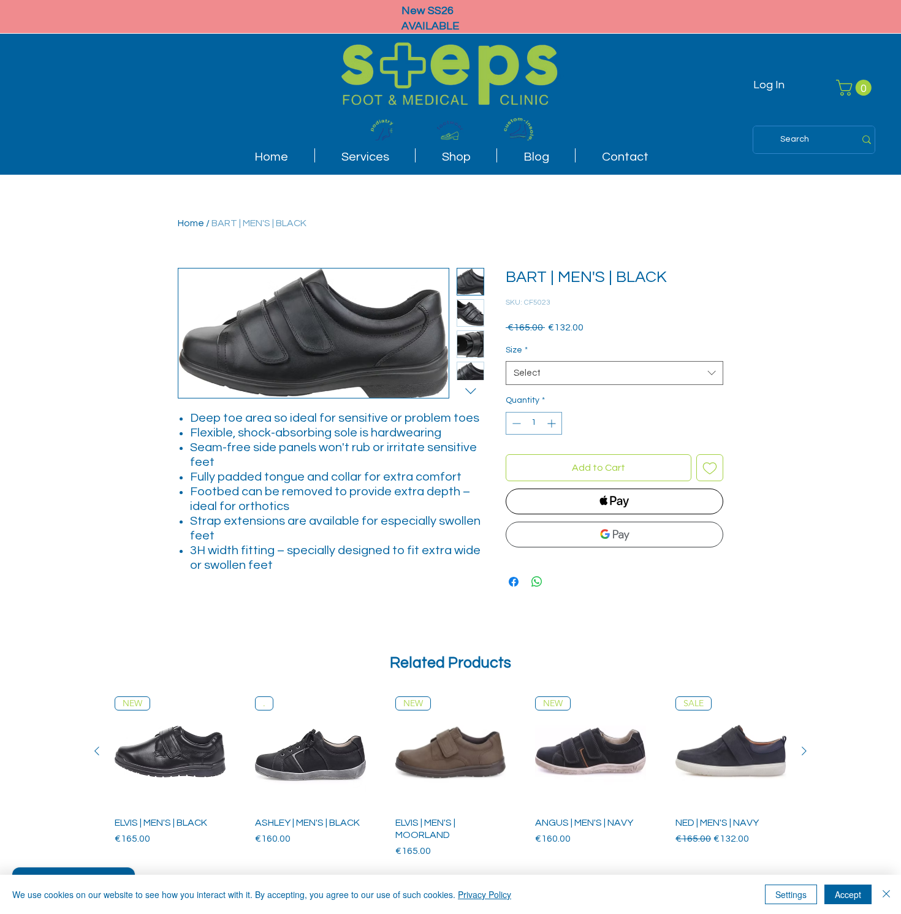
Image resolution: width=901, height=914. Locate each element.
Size (517, 350)
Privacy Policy (484, 894)
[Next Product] (804, 751)
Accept (848, 894)
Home (191, 223)
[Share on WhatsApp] (537, 581)
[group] (450, 777)
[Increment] (552, 423)
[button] (855, 88)
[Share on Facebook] (513, 581)
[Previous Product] (96, 751)
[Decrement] (515, 423)
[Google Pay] (614, 534)
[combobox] (614, 373)
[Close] (886, 894)
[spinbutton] (534, 423)
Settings (791, 894)
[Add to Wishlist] (709, 467)
